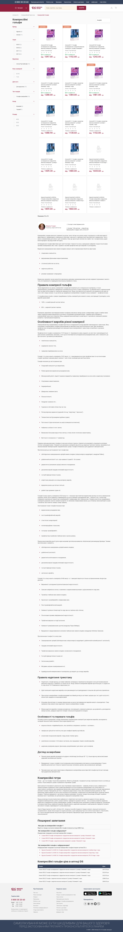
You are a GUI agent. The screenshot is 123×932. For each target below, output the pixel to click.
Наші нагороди (37, 894)
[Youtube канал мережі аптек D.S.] (92, 903)
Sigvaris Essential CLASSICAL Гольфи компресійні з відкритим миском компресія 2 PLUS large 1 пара (70, 855)
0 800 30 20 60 (22, 2)
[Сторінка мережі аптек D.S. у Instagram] (88, 903)
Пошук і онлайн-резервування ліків (66, 894)
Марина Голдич (51, 226)
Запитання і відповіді (62, 905)
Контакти (35, 905)
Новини (35, 897)
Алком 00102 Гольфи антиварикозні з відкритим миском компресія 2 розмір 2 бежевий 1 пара (68, 838)
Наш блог (59, 892)
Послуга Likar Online (62, 910)
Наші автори (36, 903)
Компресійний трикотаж (28, 15)
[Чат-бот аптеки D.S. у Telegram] (95, 903)
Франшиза (59, 2)
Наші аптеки (67, 2)
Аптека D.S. (16, 15)
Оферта (35, 912)
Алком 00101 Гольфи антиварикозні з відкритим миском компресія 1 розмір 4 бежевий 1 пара (68, 835)
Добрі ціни (94, 2)
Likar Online (103, 2)
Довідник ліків (60, 912)
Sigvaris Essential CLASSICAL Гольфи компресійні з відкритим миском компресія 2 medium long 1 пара (71, 850)
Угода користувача (38, 910)
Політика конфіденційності (40, 907)
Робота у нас (49, 2)
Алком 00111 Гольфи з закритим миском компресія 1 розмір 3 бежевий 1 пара (64, 841)
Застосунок (59, 903)
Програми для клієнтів (37, 2)
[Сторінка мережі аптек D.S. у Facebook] (85, 903)
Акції (87, 2)
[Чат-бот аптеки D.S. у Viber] (98, 903)
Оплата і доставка (79, 2)
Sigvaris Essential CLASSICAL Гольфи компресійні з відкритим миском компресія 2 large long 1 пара (70, 852)
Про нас (35, 892)
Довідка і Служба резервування (65, 901)
